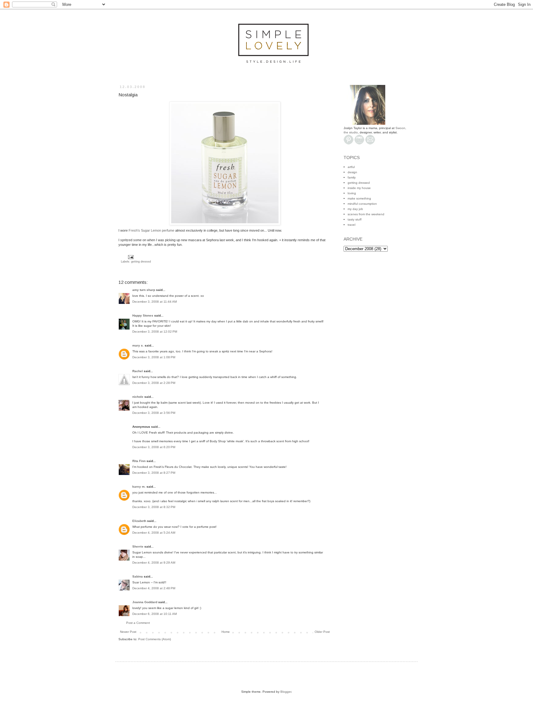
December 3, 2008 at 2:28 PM (153, 383)
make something (359, 198)
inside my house (359, 188)
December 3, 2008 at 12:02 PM (154, 331)
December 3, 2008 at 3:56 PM (153, 412)
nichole (137, 396)
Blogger (285, 691)
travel (351, 224)
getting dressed (141, 261)
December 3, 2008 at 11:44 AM (154, 301)
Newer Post (128, 631)
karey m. (139, 486)
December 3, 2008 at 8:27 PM (153, 472)
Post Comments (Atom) (154, 639)
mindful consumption (362, 203)
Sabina (137, 576)
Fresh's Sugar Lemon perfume (151, 230)
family (352, 177)
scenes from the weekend (366, 214)
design (352, 172)
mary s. (138, 345)
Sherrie (137, 546)
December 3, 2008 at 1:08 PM (153, 357)
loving (352, 193)
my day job (355, 209)
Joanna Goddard (144, 602)
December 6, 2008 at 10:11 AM (154, 614)
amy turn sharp (144, 290)
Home (225, 631)
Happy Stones (142, 315)
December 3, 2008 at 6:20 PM (153, 447)
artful (351, 167)
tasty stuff (355, 219)
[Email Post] (130, 256)
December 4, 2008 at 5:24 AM (153, 532)
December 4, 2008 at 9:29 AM (153, 562)
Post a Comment (138, 622)
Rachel (137, 371)
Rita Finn (139, 461)
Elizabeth (139, 521)
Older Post (322, 631)
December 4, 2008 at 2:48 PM (153, 588)
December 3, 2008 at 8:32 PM (153, 507)
